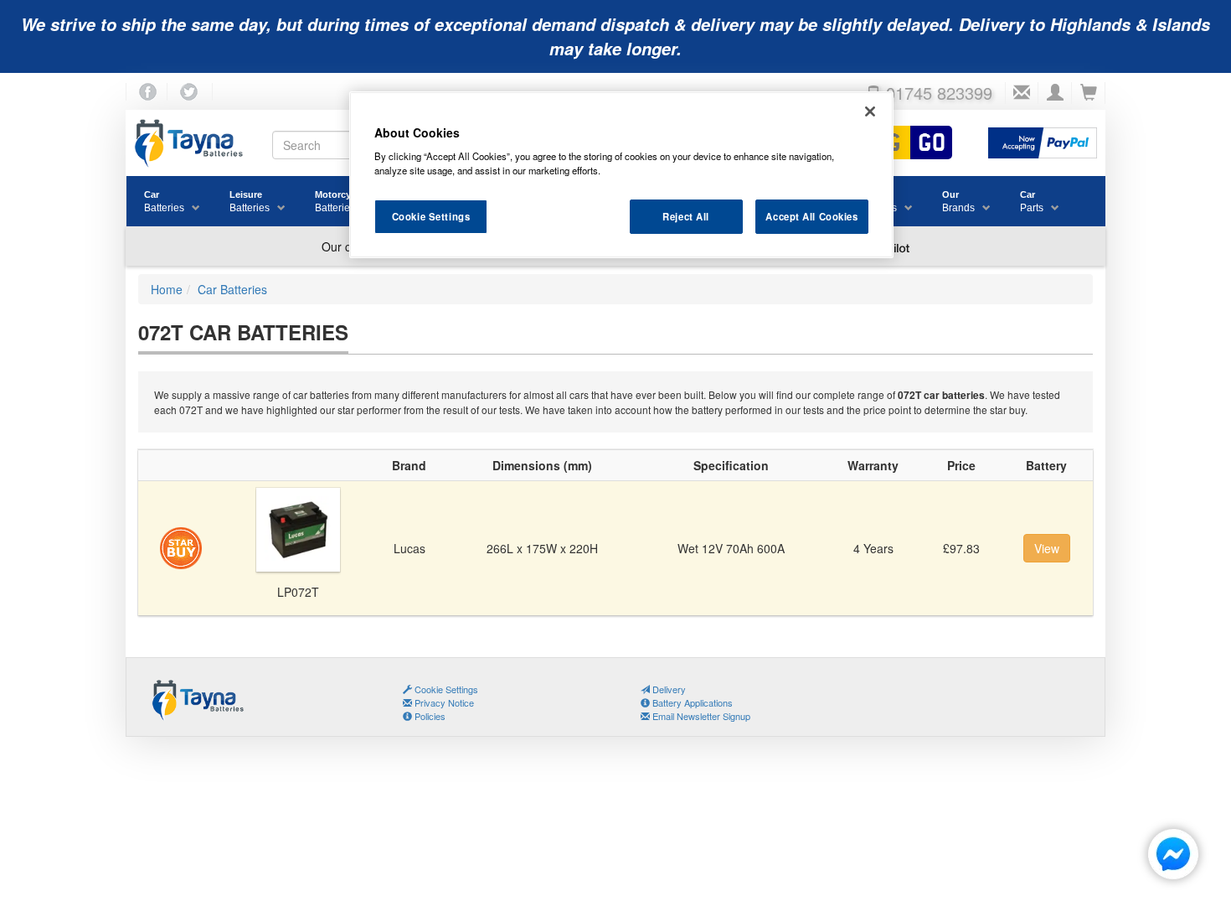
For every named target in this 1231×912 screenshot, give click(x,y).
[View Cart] (1088, 93)
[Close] (870, 111)
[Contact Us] (1021, 93)
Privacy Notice (443, 702)
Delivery (668, 689)
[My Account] (1055, 93)
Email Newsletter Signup (700, 716)
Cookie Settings (431, 216)
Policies (429, 716)
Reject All (685, 216)
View (1046, 548)
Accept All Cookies (811, 216)
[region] (621, 175)
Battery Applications (691, 702)
